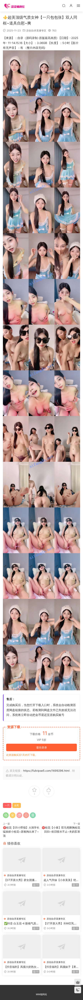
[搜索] (63, 5)
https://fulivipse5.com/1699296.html (46, 770)
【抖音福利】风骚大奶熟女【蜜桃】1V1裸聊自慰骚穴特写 (21, 967)
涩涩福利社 (14, 6)
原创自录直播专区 (36, 30)
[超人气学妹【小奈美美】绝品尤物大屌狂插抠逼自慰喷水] (61, 860)
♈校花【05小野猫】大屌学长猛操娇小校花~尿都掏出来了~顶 (21, 831)
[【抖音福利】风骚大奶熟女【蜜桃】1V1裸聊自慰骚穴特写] (22, 947)
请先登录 (41, 747)
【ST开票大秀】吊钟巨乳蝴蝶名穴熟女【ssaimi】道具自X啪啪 (61, 923)
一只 (7, 805)
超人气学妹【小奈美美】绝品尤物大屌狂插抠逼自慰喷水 (61, 880)
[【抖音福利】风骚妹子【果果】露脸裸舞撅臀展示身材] (61, 947)
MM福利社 (41, 994)
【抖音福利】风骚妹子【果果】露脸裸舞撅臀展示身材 (60, 967)
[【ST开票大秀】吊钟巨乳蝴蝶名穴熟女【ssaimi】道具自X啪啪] (61, 903)
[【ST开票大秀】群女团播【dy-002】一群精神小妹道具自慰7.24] (22, 860)
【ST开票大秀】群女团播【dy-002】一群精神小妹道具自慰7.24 (21, 880)
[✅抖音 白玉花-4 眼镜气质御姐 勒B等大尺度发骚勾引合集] (22, 903)
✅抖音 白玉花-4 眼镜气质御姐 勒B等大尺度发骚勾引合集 (21, 923)
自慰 (16, 805)
